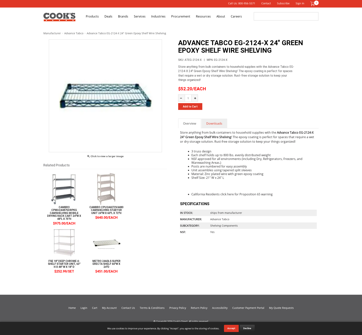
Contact (266, 3)
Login (84, 308)
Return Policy (199, 308)
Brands (123, 16)
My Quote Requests (281, 308)
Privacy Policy (177, 308)
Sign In (300, 3)
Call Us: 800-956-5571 (241, 3)
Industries (158, 16)
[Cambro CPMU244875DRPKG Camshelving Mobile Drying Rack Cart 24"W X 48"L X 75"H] (64, 188)
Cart (94, 308)
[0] (312, 3)
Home (72, 308)
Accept (231, 328)
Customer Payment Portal (248, 308)
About (220, 16)
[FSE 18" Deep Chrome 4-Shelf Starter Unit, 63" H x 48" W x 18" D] (64, 242)
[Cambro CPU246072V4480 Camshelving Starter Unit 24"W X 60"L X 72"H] (106, 188)
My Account (109, 308)
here (230, 194)
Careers (236, 16)
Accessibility (220, 308)
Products (92, 16)
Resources (203, 16)
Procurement (180, 16)
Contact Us (128, 308)
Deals (108, 16)
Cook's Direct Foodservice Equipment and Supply (59, 18)
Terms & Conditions (152, 308)
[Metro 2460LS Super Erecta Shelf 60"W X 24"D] (106, 242)
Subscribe (283, 3)
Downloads (214, 123)
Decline (247, 328)
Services (140, 16)
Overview (189, 123)
